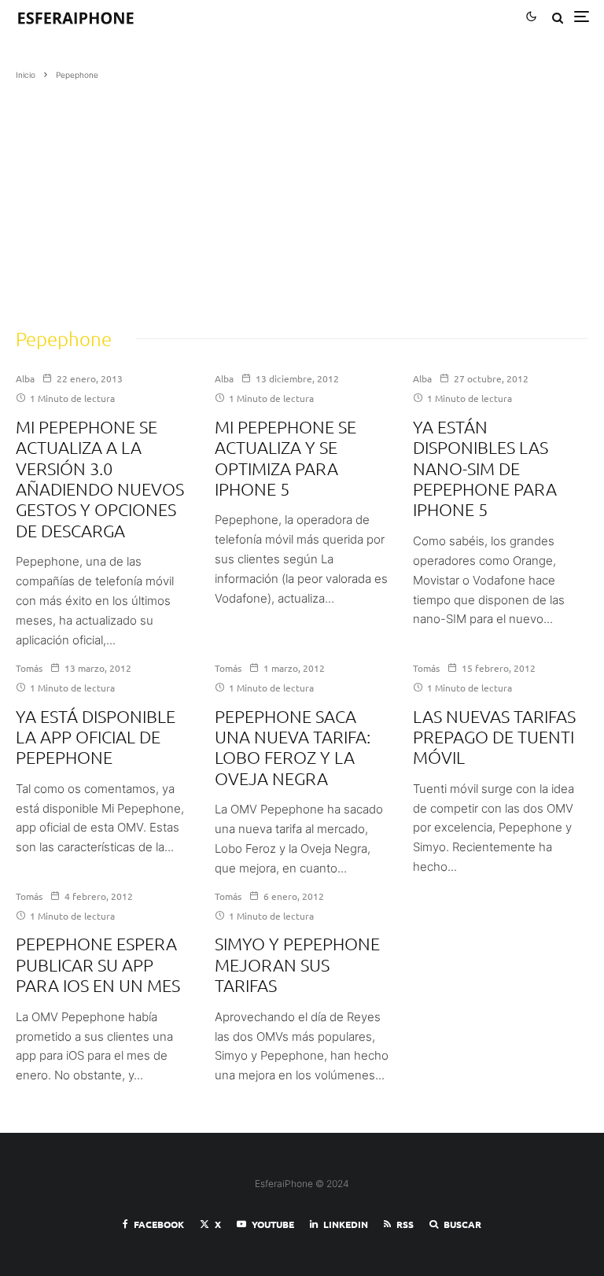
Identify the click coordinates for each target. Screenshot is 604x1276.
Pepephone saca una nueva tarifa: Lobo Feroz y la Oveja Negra (292, 747)
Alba (25, 378)
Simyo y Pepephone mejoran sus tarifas (297, 964)
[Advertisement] (302, 199)
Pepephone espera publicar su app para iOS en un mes (98, 964)
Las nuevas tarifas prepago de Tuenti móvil (494, 737)
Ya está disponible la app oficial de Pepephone (95, 737)
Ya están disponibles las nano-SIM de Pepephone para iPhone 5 (485, 468)
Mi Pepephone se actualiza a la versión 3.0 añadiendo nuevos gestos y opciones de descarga (100, 478)
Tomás (29, 668)
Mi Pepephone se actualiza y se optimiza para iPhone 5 (285, 457)
